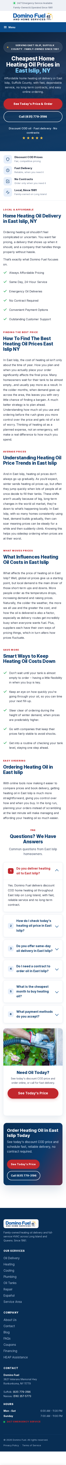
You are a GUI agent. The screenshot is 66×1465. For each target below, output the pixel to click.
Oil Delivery (12, 1258)
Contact (9, 1326)
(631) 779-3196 (35, 1105)
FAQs (7, 1338)
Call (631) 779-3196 (33, 116)
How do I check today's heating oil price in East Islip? (31, 925)
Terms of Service (31, 1445)
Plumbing (10, 1277)
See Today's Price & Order (33, 104)
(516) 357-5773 (22, 1396)
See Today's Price (33, 1093)
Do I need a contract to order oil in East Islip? (30, 968)
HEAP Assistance (16, 1357)
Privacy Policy (11, 1445)
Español (9, 1295)
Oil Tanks (10, 1283)
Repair (8, 1289)
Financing (10, 1351)
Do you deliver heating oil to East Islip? (30, 871)
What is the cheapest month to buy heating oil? (29, 991)
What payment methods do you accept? (31, 1014)
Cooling (9, 1270)
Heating (9, 1264)
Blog (7, 1332)
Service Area (13, 1302)
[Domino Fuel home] (33, 16)
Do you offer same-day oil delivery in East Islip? (31, 948)
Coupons (10, 1344)
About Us (10, 1320)
